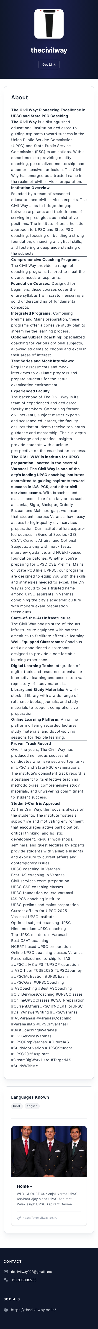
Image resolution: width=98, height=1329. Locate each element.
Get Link (49, 64)
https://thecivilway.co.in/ (33, 1309)
